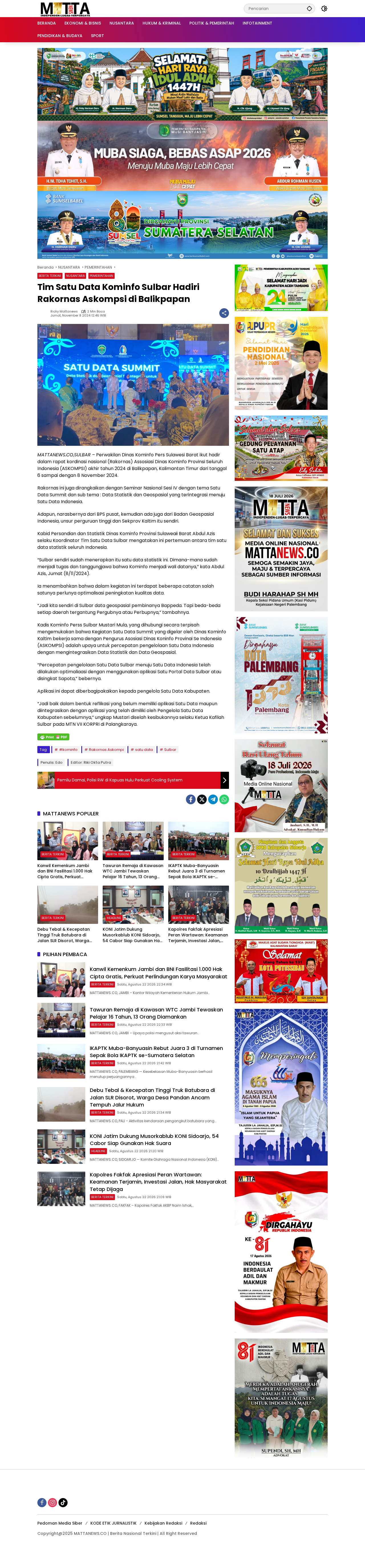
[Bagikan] (224, 313)
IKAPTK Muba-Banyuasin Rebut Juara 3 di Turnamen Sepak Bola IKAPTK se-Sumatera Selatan (196, 871)
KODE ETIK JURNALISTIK (113, 1523)
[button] (309, 8)
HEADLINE (114, 918)
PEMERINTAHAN (101, 275)
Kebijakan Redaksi (163, 1523)
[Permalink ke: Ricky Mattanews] (43, 313)
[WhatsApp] (224, 799)
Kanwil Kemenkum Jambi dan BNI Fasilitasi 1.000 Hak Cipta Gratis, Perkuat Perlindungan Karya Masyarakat (64, 871)
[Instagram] (52, 1502)
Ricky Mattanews (64, 311)
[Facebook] (191, 799)
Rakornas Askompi (106, 749)
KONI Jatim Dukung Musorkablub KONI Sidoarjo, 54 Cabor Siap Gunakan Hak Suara (132, 935)
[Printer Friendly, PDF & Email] (53, 736)
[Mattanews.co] (65, 8)
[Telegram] (213, 799)
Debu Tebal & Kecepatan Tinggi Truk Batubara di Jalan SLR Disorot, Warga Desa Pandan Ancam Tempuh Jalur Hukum (63, 935)
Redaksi (198, 1523)
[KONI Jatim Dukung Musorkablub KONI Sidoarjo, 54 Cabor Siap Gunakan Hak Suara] (133, 905)
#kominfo (68, 749)
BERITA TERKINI (50, 275)
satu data (144, 749)
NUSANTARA (75, 275)
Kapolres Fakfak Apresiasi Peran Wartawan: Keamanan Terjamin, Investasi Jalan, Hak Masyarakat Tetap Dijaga (198, 935)
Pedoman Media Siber (59, 1523)
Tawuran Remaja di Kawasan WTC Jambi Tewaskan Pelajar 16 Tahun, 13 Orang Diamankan (133, 871)
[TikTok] (63, 1502)
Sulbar (170, 749)
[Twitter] (202, 799)
